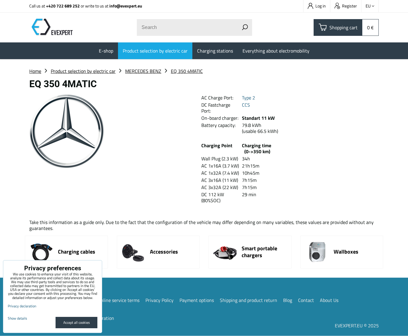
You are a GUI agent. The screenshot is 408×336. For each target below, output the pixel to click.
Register (349, 6)
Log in (320, 6)
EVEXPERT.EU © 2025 (357, 325)
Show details (17, 318)
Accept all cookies (76, 322)
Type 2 (248, 97)
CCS (246, 104)
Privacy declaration (22, 306)
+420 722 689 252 (63, 6)
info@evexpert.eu (125, 6)
